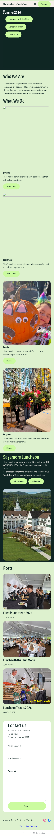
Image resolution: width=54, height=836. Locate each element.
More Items (11, 186)
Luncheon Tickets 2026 (17, 708)
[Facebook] (49, 820)
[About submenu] (9, 820)
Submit (27, 806)
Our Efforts (13, 34)
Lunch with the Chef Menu (19, 660)
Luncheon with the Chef (19, 19)
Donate (44, 4)
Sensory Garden (16, 27)
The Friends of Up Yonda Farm (15, 4)
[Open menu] (35, 4)
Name (14, 746)
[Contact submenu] (24, 820)
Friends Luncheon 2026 (17, 613)
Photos (9, 361)
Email (14, 758)
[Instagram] (44, 820)
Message (12, 771)
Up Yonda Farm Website (27, 826)
